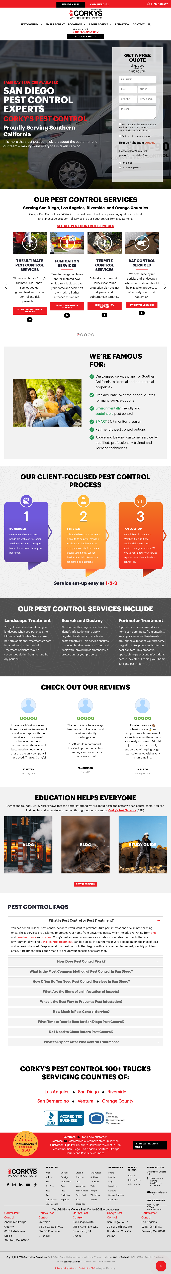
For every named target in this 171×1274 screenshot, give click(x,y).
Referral (131, 1176)
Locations (75, 24)
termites (22, 937)
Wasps (94, 1191)
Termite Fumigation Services (67, 306)
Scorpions (80, 1204)
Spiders (94, 1177)
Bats (47, 1182)
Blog (110, 1182)
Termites (95, 1182)
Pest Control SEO (87, 1268)
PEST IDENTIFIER (85, 884)
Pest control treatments (58, 942)
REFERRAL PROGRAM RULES (146, 1145)
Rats (78, 1200)
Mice (78, 1182)
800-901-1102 (87, 32)
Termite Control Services (104, 265)
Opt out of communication (136, 136)
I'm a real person (131, 167)
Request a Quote (85, 36)
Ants (48, 1173)
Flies (63, 1191)
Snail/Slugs (96, 1173)
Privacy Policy (61, 1268)
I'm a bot (127, 163)
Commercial (99, 4)
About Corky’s (98, 24)
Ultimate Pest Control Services (29, 311)
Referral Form (134, 1180)
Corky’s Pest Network (122, 810)
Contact (139, 24)
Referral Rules (134, 1185)
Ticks (93, 1186)
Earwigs (64, 1177)
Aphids (49, 1177)
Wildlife (94, 1200)
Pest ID (111, 1177)
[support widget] (161, 1266)
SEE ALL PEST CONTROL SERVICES (85, 226)
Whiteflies (95, 1195)
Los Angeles (57, 1092)
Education (122, 24)
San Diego (88, 1092)
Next (165, 286)
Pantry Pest (81, 1195)
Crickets (64, 1173)
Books (111, 1173)
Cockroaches (52, 1204)
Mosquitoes (81, 1186)
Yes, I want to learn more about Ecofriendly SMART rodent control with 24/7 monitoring (137, 128)
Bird (47, 1195)
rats (33, 937)
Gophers (65, 1200)
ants (153, 933)
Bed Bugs (50, 1186)
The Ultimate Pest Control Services (29, 265)
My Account (159, 4)
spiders (46, 937)
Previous (5, 286)
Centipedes (51, 1200)
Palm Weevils (82, 1191)
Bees (48, 1191)
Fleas (63, 1186)
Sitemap (73, 1268)
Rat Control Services (142, 305)
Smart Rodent (55, 24)
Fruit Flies (65, 1195)
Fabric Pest (66, 1182)
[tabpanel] (29, 277)
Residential (70, 4)
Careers (112, 1191)
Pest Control (30, 24)
